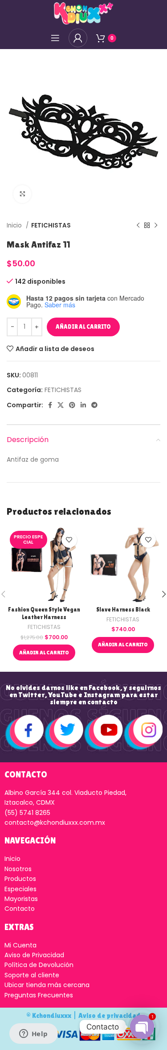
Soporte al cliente (31, 975)
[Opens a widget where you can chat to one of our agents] (33, 1034)
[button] (44, 653)
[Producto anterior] (138, 225)
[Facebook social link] (50, 405)
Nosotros (18, 868)
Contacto (19, 908)
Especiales (20, 889)
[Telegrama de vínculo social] (94, 405)
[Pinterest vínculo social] (72, 405)
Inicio (15, 225)
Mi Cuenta (20, 945)
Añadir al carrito (83, 326)
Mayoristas (21, 898)
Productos (20, 878)
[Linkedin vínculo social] (83, 405)
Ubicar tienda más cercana (47, 984)
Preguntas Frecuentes (38, 995)
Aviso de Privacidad (34, 955)
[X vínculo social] (60, 405)
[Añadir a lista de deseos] (69, 540)
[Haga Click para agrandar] (22, 194)
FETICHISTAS (51, 225)
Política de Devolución (38, 964)
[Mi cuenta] (78, 38)
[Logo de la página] (83, 12)
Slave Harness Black (123, 609)
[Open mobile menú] (55, 38)
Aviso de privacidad (109, 1015)
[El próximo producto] (155, 225)
